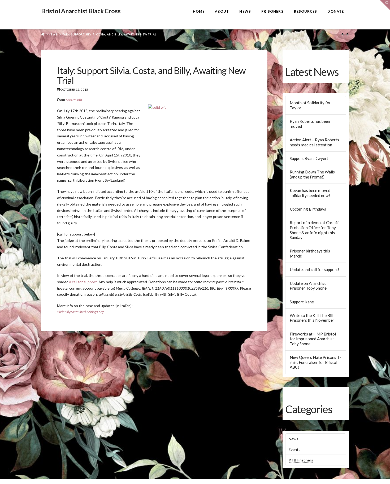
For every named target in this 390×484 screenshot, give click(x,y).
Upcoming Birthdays (308, 209)
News (293, 439)
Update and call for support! (314, 269)
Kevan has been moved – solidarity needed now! (311, 193)
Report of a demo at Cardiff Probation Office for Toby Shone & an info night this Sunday (314, 230)
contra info (74, 99)
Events (294, 449)
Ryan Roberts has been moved (310, 124)
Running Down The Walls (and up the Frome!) (312, 174)
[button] (385, 5)
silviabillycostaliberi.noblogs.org (80, 311)
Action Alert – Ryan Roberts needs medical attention (314, 142)
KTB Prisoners (301, 460)
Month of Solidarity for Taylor (310, 105)
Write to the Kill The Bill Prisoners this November (312, 318)
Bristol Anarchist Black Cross (80, 11)
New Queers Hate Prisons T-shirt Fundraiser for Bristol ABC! (315, 362)
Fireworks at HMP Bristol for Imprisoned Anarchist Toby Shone (313, 339)
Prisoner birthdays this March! (310, 253)
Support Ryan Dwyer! (309, 158)
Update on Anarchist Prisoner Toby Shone (308, 286)
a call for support (83, 282)
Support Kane (302, 301)
